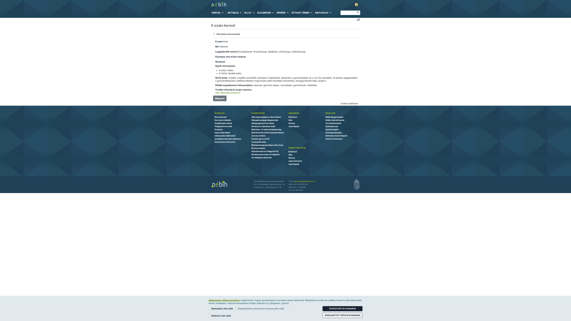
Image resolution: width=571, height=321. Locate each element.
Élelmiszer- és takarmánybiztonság (266, 129)
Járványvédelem (258, 135)
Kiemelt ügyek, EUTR (260, 138)
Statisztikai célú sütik (222, 308)
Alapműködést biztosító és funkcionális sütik (260, 308)
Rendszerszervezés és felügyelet (265, 154)
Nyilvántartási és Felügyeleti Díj (264, 151)
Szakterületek (258, 113)
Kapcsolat (330, 113)
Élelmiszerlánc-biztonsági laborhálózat (267, 132)
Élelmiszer (292, 117)
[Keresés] (358, 13)
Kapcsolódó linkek (222, 132)
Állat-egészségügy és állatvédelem (266, 117)
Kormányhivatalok (333, 123)
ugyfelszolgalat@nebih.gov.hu (304, 181)
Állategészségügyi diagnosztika (264, 120)
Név (217, 46)
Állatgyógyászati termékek (262, 123)
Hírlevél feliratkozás (333, 138)
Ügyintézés (293, 113)
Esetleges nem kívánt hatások (230, 56)
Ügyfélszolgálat (332, 129)
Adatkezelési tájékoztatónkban (224, 300)
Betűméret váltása (358, 20)
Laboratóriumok (295, 161)
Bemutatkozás (221, 117)
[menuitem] (218, 13)
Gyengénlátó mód (356, 4)
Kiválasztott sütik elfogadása (342, 315)
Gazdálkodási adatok (223, 123)
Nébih (254, 4)
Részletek (220, 61)
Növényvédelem (258, 148)
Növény (291, 123)
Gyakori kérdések (297, 148)
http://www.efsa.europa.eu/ (227, 92)
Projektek (219, 129)
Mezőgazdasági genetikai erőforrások (267, 145)
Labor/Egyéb (293, 126)
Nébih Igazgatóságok (334, 117)
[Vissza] (214, 33)
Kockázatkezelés (258, 142)
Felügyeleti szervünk (223, 126)
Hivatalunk (220, 113)
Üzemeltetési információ (225, 142)
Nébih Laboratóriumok (334, 120)
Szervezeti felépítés (223, 120)
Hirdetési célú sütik (221, 315)
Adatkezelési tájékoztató (225, 135)
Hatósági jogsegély (333, 132)
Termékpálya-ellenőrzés (261, 157)
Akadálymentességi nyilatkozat (228, 138)
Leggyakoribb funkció (226, 51)
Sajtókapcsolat (331, 126)
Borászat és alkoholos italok (263, 126)
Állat (290, 120)
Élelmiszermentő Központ (336, 135)
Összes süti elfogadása (342, 308)
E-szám (219, 41)
